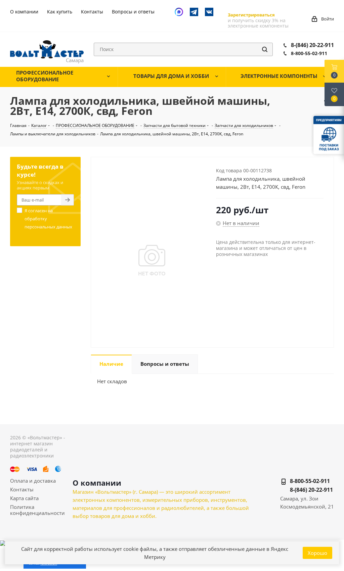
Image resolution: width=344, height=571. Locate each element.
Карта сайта (24, 498)
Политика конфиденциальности (37, 509)
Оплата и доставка (33, 480)
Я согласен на (48, 219)
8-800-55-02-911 (309, 53)
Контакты (22, 489)
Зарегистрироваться (251, 15)
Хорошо (317, 553)
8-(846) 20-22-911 (312, 45)
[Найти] (265, 49)
